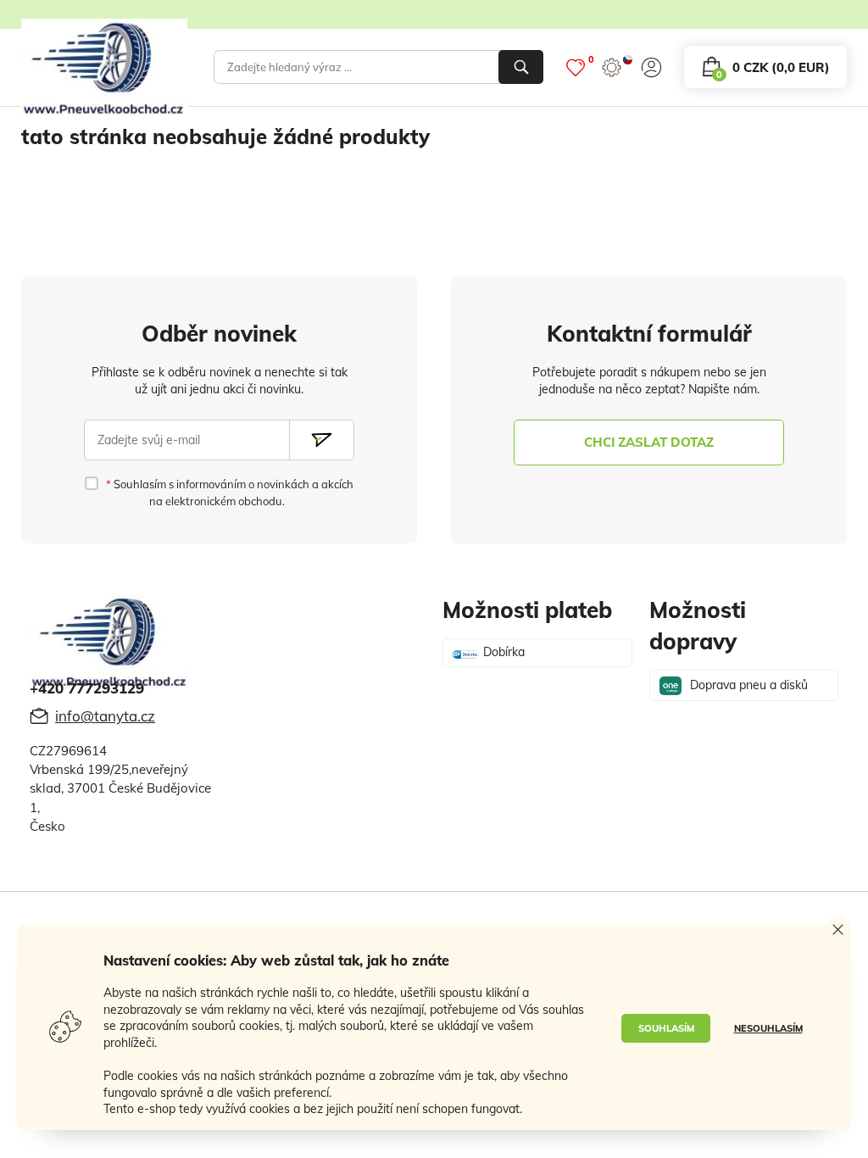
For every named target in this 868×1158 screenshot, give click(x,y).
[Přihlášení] (651, 67)
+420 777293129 (87, 688)
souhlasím (666, 1028)
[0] (575, 67)
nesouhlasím (768, 1028)
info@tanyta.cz (105, 716)
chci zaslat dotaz (649, 442)
